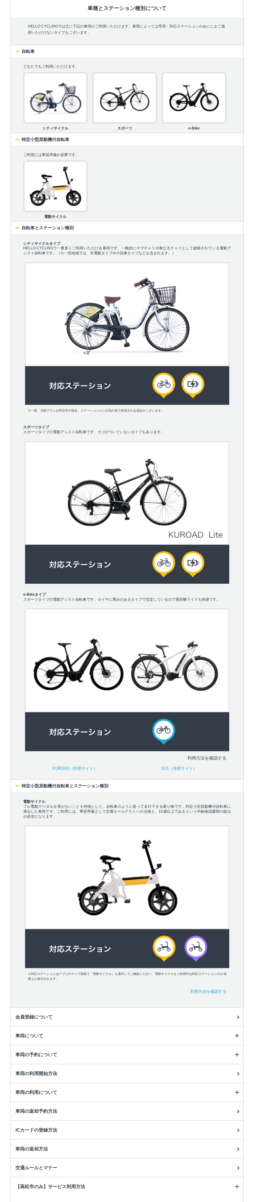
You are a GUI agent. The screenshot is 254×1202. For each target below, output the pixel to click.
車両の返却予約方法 (36, 1111)
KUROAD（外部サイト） (75, 768)
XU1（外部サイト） (179, 768)
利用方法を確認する (208, 991)
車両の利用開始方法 (36, 1073)
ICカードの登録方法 (36, 1129)
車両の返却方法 (31, 1148)
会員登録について (34, 1016)
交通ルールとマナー (36, 1167)
